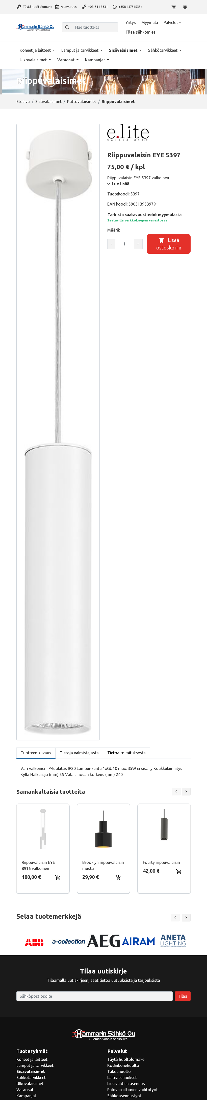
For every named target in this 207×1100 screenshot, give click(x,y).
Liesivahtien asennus (126, 1083)
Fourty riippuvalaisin (161, 862)
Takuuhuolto (119, 1071)
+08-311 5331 (97, 6)
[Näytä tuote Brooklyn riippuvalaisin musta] (103, 829)
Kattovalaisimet (81, 101)
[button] (186, 917)
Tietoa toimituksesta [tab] (126, 753)
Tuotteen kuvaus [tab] (36, 753)
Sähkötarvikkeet (163, 50)
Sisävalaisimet (124, 50)
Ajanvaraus (68, 6)
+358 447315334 (130, 6)
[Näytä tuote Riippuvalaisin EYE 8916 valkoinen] (43, 829)
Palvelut (171, 22)
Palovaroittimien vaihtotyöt (132, 1089)
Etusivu (23, 101)
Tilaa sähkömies (140, 32)
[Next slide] (186, 791)
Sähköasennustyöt (124, 1095)
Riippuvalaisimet (118, 101)
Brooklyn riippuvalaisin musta (103, 865)
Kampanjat (95, 60)
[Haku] (67, 27)
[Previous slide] (176, 791)
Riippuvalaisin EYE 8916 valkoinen (38, 865)
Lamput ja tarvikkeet (80, 50)
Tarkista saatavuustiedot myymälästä (145, 214)
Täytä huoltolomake (37, 6)
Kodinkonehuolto (123, 1065)
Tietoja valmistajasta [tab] (79, 753)
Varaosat (66, 60)
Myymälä (149, 22)
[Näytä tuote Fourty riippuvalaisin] (164, 829)
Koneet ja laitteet (36, 50)
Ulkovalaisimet (34, 60)
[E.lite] (128, 132)
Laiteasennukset (122, 1077)
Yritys (130, 22)
